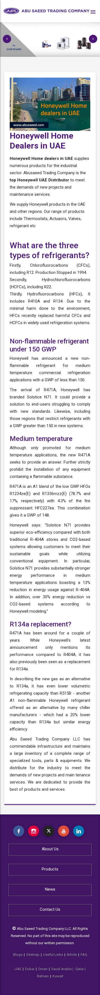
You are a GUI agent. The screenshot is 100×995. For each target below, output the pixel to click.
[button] (7, 39)
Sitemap (32, 954)
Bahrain (43, 976)
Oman (43, 969)
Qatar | (80, 969)
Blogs (17, 954)
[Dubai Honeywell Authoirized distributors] (78, 831)
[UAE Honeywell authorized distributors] (33, 831)
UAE (17, 969)
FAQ (84, 954)
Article (72, 954)
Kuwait (57, 976)
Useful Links (53, 954)
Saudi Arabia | (62, 969)
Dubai (29, 969)
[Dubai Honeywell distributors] (63, 831)
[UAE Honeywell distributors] (18, 831)
